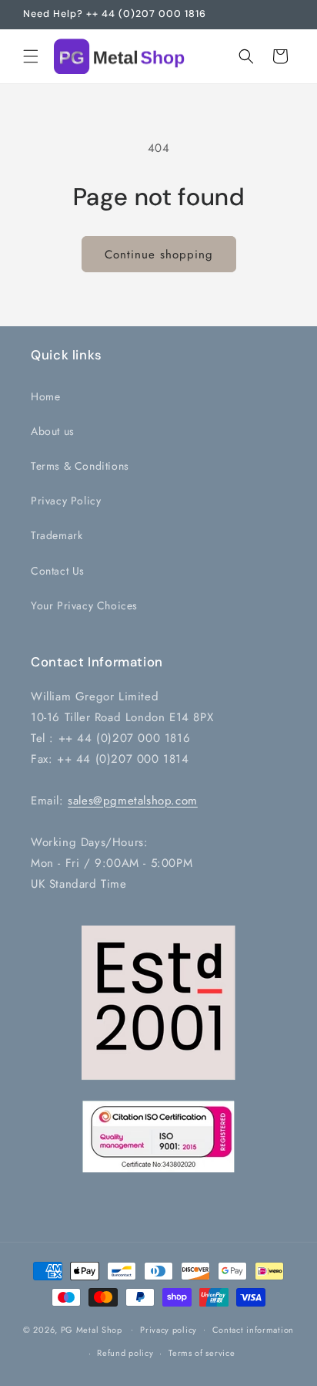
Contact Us (58, 570)
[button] (31, 56)
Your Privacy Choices (84, 605)
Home (45, 396)
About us (53, 431)
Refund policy (125, 1353)
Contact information (253, 1330)
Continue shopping (159, 254)
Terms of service (202, 1353)
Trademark (56, 535)
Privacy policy (168, 1330)
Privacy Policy (66, 500)
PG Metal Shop (91, 1329)
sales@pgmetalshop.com (133, 800)
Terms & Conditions (80, 466)
